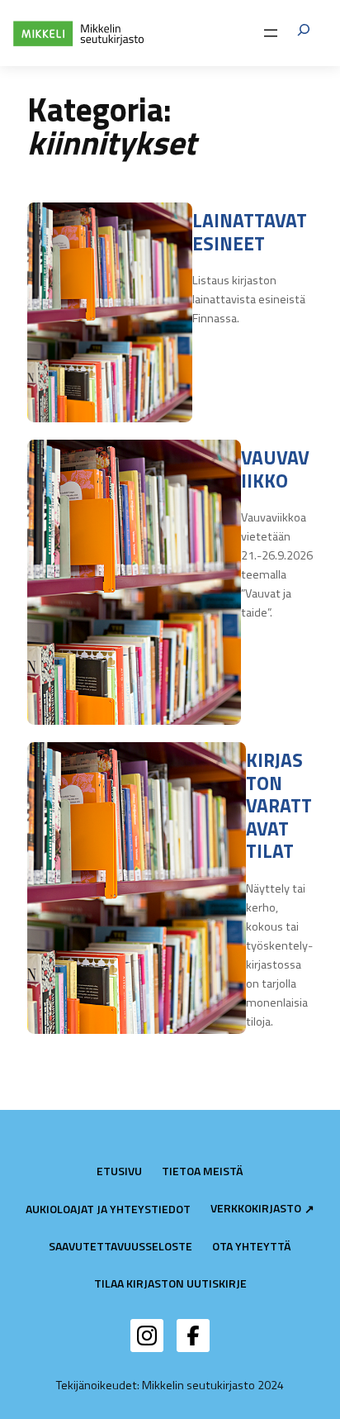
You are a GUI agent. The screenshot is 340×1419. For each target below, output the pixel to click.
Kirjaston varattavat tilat (279, 806)
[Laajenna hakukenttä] (304, 33)
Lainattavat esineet (249, 232)
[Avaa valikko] (271, 33)
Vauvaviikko (275, 469)
